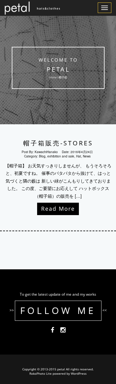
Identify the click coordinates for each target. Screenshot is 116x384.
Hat (78, 156)
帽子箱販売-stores (58, 143)
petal (58, 69)
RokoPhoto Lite (40, 373)
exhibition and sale (60, 156)
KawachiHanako (46, 152)
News (87, 156)
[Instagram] (63, 331)
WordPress (79, 373)
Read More (58, 208)
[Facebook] (52, 331)
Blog (42, 156)
